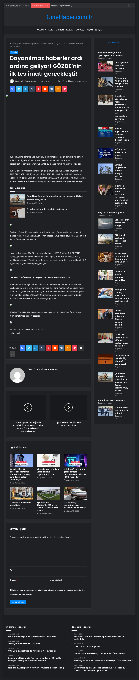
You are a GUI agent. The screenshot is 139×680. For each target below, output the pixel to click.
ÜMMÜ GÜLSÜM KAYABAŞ (25, 81)
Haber (51, 30)
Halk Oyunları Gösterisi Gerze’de (121, 65)
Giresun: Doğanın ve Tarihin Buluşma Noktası (120, 170)
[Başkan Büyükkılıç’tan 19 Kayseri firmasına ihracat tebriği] (105, 132)
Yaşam (89, 30)
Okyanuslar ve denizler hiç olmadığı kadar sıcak (122, 359)
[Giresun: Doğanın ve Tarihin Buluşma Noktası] (105, 168)
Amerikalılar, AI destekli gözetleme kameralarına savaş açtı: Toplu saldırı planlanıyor (20, 474)
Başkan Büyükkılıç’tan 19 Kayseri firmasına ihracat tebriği (122, 134)
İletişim (98, 30)
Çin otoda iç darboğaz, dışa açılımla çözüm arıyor (75, 505)
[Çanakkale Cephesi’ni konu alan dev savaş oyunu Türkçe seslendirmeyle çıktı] (17, 199)
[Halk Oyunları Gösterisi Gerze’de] (105, 66)
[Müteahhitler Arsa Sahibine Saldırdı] (105, 411)
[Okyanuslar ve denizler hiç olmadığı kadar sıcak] (105, 359)
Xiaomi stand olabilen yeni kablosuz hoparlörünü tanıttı (48, 472)
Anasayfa (41, 30)
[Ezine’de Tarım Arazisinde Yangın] (105, 223)
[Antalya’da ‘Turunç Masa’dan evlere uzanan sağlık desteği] (105, 293)
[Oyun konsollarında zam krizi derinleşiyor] (17, 212)
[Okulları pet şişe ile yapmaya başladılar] (105, 275)
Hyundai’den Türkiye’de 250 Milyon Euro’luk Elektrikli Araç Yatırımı (47, 506)
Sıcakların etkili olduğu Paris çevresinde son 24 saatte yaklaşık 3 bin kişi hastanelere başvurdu (122, 107)
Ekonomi (60, 30)
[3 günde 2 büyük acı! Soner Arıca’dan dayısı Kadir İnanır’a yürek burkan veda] (105, 189)
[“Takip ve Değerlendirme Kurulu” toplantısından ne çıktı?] (105, 338)
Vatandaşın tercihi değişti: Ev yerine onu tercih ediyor (122, 257)
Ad (12, 570)
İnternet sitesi (56, 580)
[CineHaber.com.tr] (69, 17)
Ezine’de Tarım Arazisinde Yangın (122, 222)
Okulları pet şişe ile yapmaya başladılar (120, 275)
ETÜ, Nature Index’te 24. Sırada (120, 152)
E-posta (14, 580)
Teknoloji (80, 30)
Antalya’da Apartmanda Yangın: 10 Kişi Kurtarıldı (71, 6)
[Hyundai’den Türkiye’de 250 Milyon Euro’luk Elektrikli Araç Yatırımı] (48, 493)
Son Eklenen (114, 42)
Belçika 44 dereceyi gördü (111, 212)
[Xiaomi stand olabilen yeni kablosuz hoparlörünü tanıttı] (48, 460)
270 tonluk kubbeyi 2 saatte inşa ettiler (120, 239)
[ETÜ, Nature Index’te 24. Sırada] (105, 153)
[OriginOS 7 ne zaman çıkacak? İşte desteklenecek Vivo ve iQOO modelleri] (75, 460)
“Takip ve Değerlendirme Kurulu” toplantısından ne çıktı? (122, 340)
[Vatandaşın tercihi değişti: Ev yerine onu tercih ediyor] (105, 257)
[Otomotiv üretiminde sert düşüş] (21, 493)
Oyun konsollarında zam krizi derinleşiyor (47, 209)
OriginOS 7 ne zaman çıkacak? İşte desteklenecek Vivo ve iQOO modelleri (75, 473)
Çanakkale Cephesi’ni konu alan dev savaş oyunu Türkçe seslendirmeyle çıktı (122, 382)
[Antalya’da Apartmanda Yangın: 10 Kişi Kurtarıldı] (105, 82)
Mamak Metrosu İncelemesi (111, 400)
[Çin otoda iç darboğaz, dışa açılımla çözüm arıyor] (75, 493)
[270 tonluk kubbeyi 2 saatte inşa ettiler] (105, 239)
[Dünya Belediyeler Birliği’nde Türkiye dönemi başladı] (105, 314)
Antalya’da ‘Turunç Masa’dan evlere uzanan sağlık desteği (122, 295)
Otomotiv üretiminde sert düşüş (20, 503)
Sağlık (69, 30)
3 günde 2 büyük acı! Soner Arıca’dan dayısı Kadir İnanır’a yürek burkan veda (121, 194)
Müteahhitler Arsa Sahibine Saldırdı (121, 410)
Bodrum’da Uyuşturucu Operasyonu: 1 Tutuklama (110, 54)
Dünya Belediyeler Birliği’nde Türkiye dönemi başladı (120, 317)
